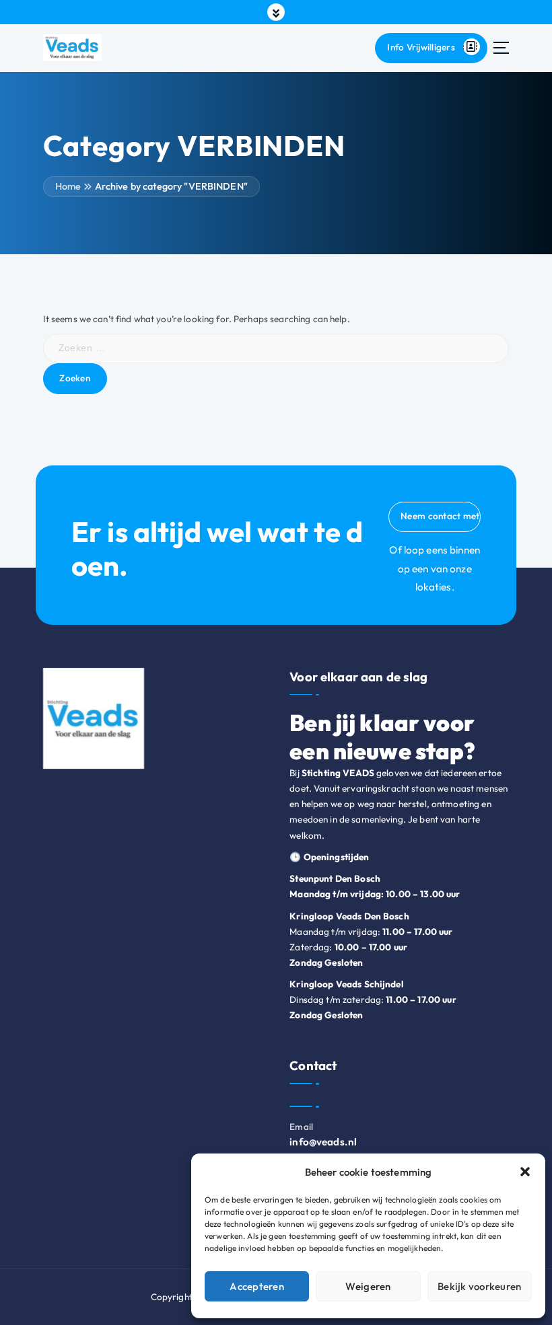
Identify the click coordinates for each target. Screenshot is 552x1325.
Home (68, 186)
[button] (525, 1171)
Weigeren (367, 1286)
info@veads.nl (323, 1141)
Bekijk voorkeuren (479, 1286)
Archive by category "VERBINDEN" (171, 186)
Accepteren (257, 1286)
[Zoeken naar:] (276, 348)
